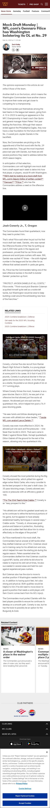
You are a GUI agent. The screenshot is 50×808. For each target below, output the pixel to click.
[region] (25, 778)
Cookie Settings (25, 788)
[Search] (42, 4)
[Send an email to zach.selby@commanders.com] (17, 49)
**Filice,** (19, 182)
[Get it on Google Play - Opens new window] (33, 745)
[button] (25, 208)
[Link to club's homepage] (5, 3)
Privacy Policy (21, 783)
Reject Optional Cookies (25, 796)
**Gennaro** (8, 182)
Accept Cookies (25, 803)
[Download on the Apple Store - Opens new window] (15, 744)
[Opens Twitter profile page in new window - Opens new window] (13, 49)
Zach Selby (16, 44)
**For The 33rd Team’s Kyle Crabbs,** (20, 500)
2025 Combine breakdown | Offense (19, 326)
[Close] (47, 752)
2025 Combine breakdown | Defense (19, 317)
